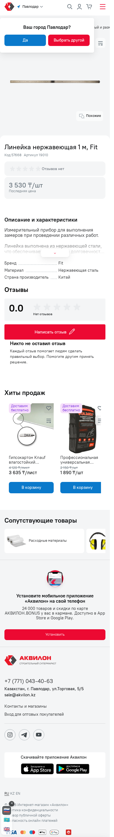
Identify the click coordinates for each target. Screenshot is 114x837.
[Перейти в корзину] (89, 6)
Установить (54, 634)
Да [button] (25, 40)
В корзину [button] (30, 487)
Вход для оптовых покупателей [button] (34, 714)
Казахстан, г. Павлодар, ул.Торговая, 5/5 (44, 689)
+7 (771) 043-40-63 (28, 681)
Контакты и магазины (25, 706)
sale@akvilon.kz (19, 695)
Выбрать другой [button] (69, 40)
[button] (100, 43)
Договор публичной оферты (27, 815)
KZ (12, 793)
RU (6, 793)
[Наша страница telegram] (24, 734)
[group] (26, 168)
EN (18, 793)
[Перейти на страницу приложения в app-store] (37, 769)
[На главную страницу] (31, 660)
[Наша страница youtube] (38, 734)
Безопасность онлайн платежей (31, 821)
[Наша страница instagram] (9, 734)
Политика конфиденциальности (31, 810)
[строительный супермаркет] (9, 6)
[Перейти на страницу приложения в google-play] (72, 769)
